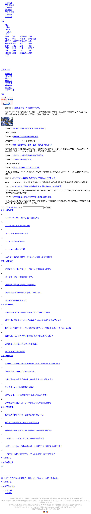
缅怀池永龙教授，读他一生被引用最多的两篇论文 (32, 145)
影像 (21, 46)
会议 (30, 41)
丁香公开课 (24, 53)
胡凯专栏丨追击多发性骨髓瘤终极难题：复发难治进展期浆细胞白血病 (32, 364)
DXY (23, 498)
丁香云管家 (9, 12)
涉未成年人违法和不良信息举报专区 (65, 507)
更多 (7, 34)
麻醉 (14, 46)
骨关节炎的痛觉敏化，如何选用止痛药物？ (22, 423)
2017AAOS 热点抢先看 (22, 159)
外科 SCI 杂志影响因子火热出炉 (25, 137)
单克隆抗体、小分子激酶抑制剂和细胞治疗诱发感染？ (26, 395)
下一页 (16, 207)
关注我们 (8, 493)
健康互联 (16, 41)
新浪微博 (8, 10)
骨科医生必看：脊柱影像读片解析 (26, 108)
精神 (7, 50)
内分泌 (22, 39)
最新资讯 (8, 76)
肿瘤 (8, 30)
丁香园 (3, 70)
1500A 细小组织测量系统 (15, 241)
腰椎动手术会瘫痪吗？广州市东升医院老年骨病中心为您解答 (29, 336)
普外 (30, 46)
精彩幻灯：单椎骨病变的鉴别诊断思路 (28, 155)
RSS (2, 94)
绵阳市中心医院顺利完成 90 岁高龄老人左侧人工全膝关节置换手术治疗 (33, 320)
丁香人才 (8, 17)
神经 (7, 25)
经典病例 (8, 85)
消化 (14, 39)
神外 (21, 48)
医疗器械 (8, 43)
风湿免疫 (23, 36)
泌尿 (7, 46)
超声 (30, 53)
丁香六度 (23, 41)
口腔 (21, 50)
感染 (30, 36)
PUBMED (32, 39)
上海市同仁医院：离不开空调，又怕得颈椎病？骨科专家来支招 (30, 454)
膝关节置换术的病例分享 (15, 352)
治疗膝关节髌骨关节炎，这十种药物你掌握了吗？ (24, 415)
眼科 (14, 48)
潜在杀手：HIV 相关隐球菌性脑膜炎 (19, 387)
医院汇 (31, 48)
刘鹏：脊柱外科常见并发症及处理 (26, 168)
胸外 (7, 36)
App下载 (8, 490)
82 (12, 207)
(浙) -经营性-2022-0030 (56, 498)
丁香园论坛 (9, 5)
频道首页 (8, 74)
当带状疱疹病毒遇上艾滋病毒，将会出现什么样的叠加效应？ (29, 379)
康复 (14, 53)
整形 (7, 48)
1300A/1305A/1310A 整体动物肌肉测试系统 (22, 218)
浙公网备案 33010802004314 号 (73, 498)
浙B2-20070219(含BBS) (42, 498)
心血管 (9, 32)
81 (10, 207)
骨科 (8, 27)
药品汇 (8, 41)
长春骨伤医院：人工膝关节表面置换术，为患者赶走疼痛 (27, 312)
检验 (14, 43)
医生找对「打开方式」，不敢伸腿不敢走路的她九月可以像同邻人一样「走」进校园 (38, 328)
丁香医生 (8, 7)
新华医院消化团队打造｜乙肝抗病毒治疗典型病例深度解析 (28, 269)
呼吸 (7, 39)
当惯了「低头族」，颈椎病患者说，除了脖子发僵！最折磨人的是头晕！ (33, 446)
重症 (30, 50)
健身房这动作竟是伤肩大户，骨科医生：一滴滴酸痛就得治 (28, 430)
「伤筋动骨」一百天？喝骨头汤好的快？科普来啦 (24, 438)
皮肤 (14, 50)
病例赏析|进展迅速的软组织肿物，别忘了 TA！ (23, 293)
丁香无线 (8, 3)
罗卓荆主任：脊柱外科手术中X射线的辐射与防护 (32, 197)
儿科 (30, 43)
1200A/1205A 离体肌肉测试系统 (17, 226)
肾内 (14, 36)
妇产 (21, 43)
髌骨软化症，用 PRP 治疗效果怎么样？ (20, 371)
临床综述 (8, 81)
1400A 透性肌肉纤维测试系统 (16, 233)
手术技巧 (8, 78)
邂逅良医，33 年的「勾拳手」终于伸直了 (21, 344)
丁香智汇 (8, 14)
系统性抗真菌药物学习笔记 (16, 300)
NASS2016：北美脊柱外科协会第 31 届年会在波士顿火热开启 (37, 186)
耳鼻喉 (8, 53)
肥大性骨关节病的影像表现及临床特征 (20, 285)
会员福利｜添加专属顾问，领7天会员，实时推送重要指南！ (28, 257)
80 (7, 207)
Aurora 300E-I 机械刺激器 (15, 249)
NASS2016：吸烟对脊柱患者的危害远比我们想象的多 (34, 178)
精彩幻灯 (8, 88)
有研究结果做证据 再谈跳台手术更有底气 (29, 128)
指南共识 (8, 83)
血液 (7, 55)
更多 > (3, 210)
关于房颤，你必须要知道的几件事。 (19, 277)
